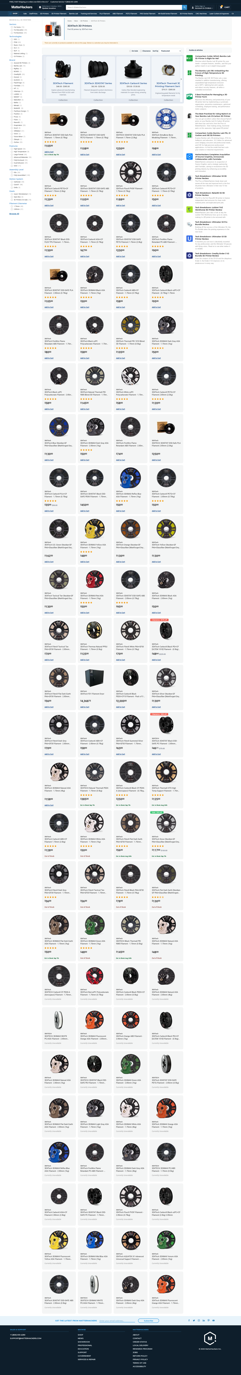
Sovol (17, 128)
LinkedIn (203, 1320)
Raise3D (18, 122)
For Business (20, 33)
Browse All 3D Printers (20, 20)
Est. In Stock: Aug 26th (159, 805)
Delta (17, 187)
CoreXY (18, 185)
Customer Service (57, 2)
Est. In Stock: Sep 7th (52, 155)
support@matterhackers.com (25, 1338)
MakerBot (18, 100)
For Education (20, 30)
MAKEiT (18, 97)
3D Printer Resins (186, 14)
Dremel (18, 77)
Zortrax (18, 142)
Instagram (199, 1320)
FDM (17, 42)
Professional (85, 1345)
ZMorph (18, 139)
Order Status (140, 1342)
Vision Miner (19, 136)
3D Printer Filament (58, 14)
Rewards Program (142, 1349)
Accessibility (139, 1366)
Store (76, 21)
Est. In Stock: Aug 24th (124, 958)
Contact (137, 1338)
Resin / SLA (19, 45)
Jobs (135, 1352)
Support (82, 1352)
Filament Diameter (18, 203)
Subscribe (148, 1321)
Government (84, 1356)
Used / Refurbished (22, 194)
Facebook (189, 1320)
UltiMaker (19, 131)
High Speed (20, 149)
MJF (17, 51)
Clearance (146, 51)
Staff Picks (33, 14)
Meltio (17, 102)
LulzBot (18, 94)
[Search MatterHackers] (184, 7)
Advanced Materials (23, 157)
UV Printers (19, 56)
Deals (12, 191)
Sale (25, 14)
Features (13, 146)
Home (70, 21)
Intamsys (18, 91)
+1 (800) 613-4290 (71, 2)
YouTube (213, 1320)
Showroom (84, 1342)
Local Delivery (140, 1345)
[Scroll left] (45, 79)
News (80, 1338)
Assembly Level (16, 169)
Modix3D (18, 108)
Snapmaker (20, 125)
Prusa (17, 117)
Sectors (12, 24)
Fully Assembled (22, 175)
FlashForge (19, 83)
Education (83, 1349)
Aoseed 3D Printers (22, 63)
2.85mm (18, 209)
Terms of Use (139, 1363)
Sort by (155, 51)
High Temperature (21, 152)
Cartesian (19, 182)
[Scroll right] (181, 79)
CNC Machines (201, 14)
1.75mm (18, 206)
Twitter (194, 1320)
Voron (17, 134)
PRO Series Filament (147, 14)
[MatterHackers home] (22, 7)
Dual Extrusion (21, 163)
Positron (18, 114)
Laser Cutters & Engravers (219, 14)
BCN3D (18, 71)
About (136, 1335)
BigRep (18, 68)
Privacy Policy (140, 1359)
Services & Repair (86, 1359)
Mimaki (18, 105)
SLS (16, 48)
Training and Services (89, 14)
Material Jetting (21, 53)
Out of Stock (49, 856)
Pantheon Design (21, 111)
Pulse (17, 120)
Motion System (16, 179)
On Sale (135, 51)
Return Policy (140, 1356)
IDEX (17, 166)
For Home (19, 27)
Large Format (20, 154)
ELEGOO (18, 80)
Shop (80, 1335)
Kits (17, 172)
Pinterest (208, 1320)
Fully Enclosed (21, 160)
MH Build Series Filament (167, 14)
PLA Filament (105, 14)
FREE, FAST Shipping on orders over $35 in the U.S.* (29, 2)
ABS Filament (118, 14)
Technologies (15, 36)
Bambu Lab (73, 14)
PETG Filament (131, 14)
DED (17, 39)
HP (16, 88)
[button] (50, 7)
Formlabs (19, 86)
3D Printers (44, 14)
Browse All (14, 214)
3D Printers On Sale (22, 200)
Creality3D (19, 74)
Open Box (18, 197)
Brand (12, 60)
